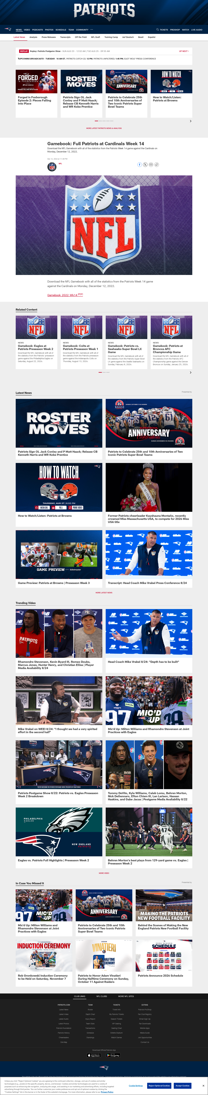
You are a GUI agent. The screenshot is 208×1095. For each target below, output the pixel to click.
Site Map (63, 1042)
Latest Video (63, 1014)
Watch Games (116, 1037)
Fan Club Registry (145, 1014)
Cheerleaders (64, 1037)
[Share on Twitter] (145, 166)
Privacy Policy (107, 1092)
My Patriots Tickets (116, 1014)
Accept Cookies (182, 1086)
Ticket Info (117, 1009)
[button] (96, 121)
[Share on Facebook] (139, 166)
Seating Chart (116, 1028)
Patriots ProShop (144, 1009)
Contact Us (145, 1042)
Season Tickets (116, 1019)
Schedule (90, 1033)
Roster (90, 1009)
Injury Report (90, 1019)
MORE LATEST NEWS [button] (104, 593)
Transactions (90, 1028)
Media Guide (145, 1033)
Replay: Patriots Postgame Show (45, 51)
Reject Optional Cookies (159, 1086)
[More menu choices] (92, 29)
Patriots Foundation (63, 1028)
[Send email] (151, 166)
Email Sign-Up (144, 1019)
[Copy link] (156, 164)
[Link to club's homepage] (8, 29)
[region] (104, 1086)
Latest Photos (64, 1024)
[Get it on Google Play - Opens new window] (113, 1056)
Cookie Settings (136, 1086)
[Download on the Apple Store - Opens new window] (94, 1055)
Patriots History (64, 1033)
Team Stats (90, 1024)
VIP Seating (116, 1024)
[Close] (203, 1086)
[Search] (157, 29)
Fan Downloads (145, 1024)
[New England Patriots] (104, 1068)
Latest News (63, 1009)
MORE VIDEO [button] (104, 873)
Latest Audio (63, 1019)
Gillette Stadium (116, 1033)
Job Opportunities (145, 1037)
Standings (90, 1037)
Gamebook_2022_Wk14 (65, 295)
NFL (60, 163)
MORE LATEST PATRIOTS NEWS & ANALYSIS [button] (104, 128)
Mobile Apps (145, 1028)
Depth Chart (90, 1014)
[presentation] (191, 121)
